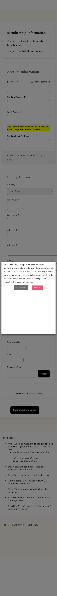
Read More (21, 288)
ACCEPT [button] (37, 288)
